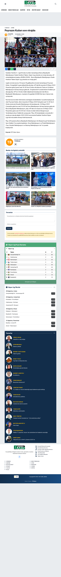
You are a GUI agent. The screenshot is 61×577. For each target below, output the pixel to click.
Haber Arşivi (41, 456)
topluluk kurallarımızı (19, 233)
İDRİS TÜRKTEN (17, 416)
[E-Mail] (15, 144)
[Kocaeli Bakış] (30, 3)
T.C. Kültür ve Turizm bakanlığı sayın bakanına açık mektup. (29, 389)
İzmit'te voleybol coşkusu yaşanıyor (41, 206)
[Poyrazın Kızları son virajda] (30, 52)
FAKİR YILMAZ (16, 437)
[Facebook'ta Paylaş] (6, 69)
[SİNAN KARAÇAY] (9, 381)
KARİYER (22, 10)
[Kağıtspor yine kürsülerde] (18, 198)
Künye (7, 469)
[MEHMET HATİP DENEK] (9, 352)
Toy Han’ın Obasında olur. (20, 361)
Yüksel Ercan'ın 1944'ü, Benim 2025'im (24, 439)
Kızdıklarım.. (16, 375)
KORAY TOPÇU (17, 359)
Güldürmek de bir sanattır (20, 403)
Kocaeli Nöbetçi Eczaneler (44, 446)
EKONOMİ (45, 10)
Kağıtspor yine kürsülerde (13, 206)
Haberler (7, 27)
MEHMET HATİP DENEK (19, 351)
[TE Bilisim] (9, 142)
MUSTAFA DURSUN (18, 401)
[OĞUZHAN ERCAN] (9, 431)
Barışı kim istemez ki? (19, 382)
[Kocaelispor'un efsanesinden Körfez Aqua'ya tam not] (43, 179)
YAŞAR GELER (16, 394)
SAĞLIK (33, 466)
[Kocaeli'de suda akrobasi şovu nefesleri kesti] (18, 179)
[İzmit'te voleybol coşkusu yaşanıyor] (43, 198)
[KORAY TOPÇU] (9, 360)
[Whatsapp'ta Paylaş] (12, 69)
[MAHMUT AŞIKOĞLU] (9, 374)
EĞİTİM (33, 468)
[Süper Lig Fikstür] (54, 287)
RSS (17, 476)
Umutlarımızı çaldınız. (19, 396)
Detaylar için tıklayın (30, 281)
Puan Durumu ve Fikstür (43, 451)
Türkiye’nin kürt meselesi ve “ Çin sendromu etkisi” (27, 418)
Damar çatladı (17, 346)
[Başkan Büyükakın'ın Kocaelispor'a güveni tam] (43, 159)
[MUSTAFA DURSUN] (9, 403)
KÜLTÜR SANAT (36, 10)
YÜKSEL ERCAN (17, 337)
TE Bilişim (34, 481)
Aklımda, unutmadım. (19, 411)
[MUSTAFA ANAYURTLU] (9, 424)
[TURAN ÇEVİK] (9, 410)
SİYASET (8, 466)
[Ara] (55, 4)
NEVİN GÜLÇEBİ (17, 366)
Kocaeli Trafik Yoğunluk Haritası (45, 449)
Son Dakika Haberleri (43, 454)
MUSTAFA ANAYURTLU (19, 423)
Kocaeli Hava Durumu (43, 447)
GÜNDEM (4, 10)
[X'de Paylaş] (9, 69)
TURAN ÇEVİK (16, 409)
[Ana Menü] (5, 4)
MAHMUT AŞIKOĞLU (18, 373)
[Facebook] (19, 457)
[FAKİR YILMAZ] (9, 438)
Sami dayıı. (16, 425)
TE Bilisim (17, 141)
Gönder (9, 228)
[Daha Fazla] (14, 69)
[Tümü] (54, 333)
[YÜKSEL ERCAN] (9, 338)
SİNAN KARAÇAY (17, 380)
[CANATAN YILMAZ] (9, 388)
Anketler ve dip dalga (19, 339)
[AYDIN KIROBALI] (9, 345)
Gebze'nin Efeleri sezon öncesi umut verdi (18, 167)
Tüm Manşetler (41, 452)
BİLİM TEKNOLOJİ (13, 10)
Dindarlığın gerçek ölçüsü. (20, 368)
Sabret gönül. (17, 353)
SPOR (28, 10)
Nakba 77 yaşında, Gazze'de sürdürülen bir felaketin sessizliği (30, 432)
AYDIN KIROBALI (17, 344)
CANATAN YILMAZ (18, 387)
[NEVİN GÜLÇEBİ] (9, 367)
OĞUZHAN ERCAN (18, 430)
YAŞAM (8, 468)
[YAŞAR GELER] (9, 395)
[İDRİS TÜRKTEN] (9, 417)
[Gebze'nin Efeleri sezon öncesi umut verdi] (18, 159)
